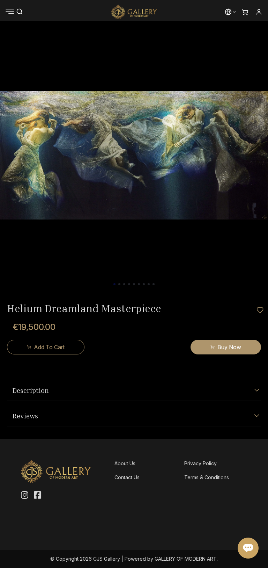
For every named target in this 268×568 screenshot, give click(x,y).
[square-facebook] (37, 495)
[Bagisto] (134, 12)
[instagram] (24, 495)
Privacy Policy (200, 463)
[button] (228, 11)
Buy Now (229, 347)
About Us (124, 463)
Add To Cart (49, 347)
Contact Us (127, 477)
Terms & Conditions (206, 477)
